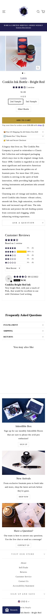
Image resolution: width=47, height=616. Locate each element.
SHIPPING (8, 331)
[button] (19, 87)
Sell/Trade (23, 567)
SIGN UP (23, 444)
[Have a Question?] (23, 515)
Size (24, 96)
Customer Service (23, 576)
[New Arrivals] (23, 463)
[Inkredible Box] (23, 410)
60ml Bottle (23, 109)
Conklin (23, 78)
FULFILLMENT (10, 325)
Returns (23, 572)
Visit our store (22, 554)
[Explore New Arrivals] (23, 27)
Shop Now (23, 497)
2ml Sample (15, 101)
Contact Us (23, 545)
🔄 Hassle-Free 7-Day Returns (15, 136)
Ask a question (23, 223)
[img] (20, 277)
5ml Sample (31, 101)
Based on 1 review (13, 243)
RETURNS (8, 337)
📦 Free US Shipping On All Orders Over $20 (20, 132)
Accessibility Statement (23, 586)
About (23, 563)
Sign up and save (23, 594)
